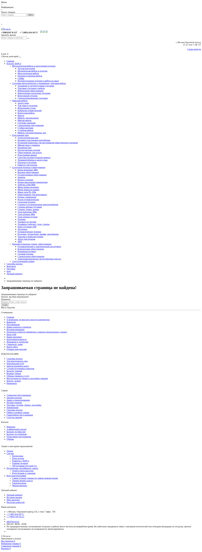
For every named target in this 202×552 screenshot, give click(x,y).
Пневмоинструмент (27, 251)
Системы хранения (26, 123)
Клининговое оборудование (31, 249)
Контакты (11, 266)
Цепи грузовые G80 (27, 227)
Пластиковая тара (20, 135)
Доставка (11, 269)
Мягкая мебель (24, 120)
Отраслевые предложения (19, 437)
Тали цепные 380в (26, 214)
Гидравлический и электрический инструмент (39, 246)
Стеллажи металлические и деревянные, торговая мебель (39, 83)
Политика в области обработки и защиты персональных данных (37, 332)
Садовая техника (25, 254)
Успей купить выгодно (23, 471)
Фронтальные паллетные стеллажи (34, 93)
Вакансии (11, 322)
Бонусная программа (16, 476)
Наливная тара (24, 147)
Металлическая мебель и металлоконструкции (34, 66)
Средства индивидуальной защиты (34, 157)
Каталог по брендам (16, 432)
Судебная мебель (25, 130)
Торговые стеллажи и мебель (31, 88)
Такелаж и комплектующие (30, 236)
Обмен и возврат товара (18, 412)
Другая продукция (26, 68)
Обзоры (10, 439)
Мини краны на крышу (28, 189)
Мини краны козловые (28, 187)
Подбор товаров (14, 402)
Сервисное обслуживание (19, 395)
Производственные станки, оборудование (31, 244)
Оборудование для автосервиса (32, 194)
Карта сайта (12, 347)
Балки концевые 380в (28, 170)
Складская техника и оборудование (28, 167)
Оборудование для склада (30, 152)
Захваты (21, 177)
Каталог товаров (14, 371)
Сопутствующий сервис (23, 261)
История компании (15, 329)
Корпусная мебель (26, 113)
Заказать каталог (14, 397)
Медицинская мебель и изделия (32, 71)
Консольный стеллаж (28, 96)
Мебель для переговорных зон (32, 133)
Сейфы (21, 78)
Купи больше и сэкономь (23, 473)
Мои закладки (13, 500)
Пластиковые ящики (27, 155)
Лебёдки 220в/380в (26, 185)
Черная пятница (19, 485)
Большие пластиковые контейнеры (34, 140)
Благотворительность (17, 339)
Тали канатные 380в (27, 212)
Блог (9, 271)
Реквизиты (12, 383)
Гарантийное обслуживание (20, 415)
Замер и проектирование (18, 400)
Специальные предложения (31, 125)
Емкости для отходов (27, 165)
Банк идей (11, 334)
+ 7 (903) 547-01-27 (15, 516)
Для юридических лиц (17, 361)
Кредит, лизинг (14, 381)
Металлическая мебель (28, 73)
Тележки (22, 219)
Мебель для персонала (28, 118)
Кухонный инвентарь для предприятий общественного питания (48, 143)
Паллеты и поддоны (27, 162)
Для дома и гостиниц (28, 105)
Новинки (11, 427)
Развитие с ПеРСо (20, 461)
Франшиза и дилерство (17, 342)
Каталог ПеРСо (14, 63)
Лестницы (22, 229)
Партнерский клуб (15, 363)
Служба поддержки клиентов (20, 368)
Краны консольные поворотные (33, 182)
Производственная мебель (30, 76)
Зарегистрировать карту (18, 366)
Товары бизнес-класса (22, 480)
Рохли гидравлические (28, 199)
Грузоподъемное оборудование (32, 175)
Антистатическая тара (28, 138)
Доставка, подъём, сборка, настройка (24, 405)
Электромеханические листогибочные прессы (39, 259)
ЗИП (20, 241)
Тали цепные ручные (28, 217)
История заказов (14, 497)
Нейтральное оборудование (30, 91)
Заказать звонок (8, 35)
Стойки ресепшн (25, 128)
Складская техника (26, 202)
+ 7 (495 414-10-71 (15, 514)
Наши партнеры (14, 337)
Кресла (21, 115)
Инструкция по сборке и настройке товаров (27, 378)
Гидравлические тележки (29, 232)
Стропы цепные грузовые (30, 207)
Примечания (12, 407)
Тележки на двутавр (27, 222)
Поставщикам (13, 324)
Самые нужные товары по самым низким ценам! (35, 478)
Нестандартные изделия (29, 150)
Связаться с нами (15, 344)
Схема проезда (194, 49)
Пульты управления (27, 197)
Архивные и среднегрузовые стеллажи (36, 86)
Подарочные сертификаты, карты (22, 468)
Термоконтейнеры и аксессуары (33, 160)
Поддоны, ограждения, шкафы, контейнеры (38, 234)
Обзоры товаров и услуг (18, 376)
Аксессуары (23, 103)
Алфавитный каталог (17, 429)
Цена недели (18, 458)
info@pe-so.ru (13, 521)
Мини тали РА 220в (27, 192)
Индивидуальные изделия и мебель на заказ (38, 81)
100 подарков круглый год (24, 466)
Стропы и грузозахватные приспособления (38, 204)
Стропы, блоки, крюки (28, 209)
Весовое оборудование (28, 172)
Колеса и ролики (25, 180)
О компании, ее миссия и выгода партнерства (28, 319)
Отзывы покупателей (17, 349)
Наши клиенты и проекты (19, 327)
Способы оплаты (15, 264)
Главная (10, 61)
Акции (10, 451)
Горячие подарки (20, 463)
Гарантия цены (19, 483)
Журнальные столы (27, 108)
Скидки (10, 453)
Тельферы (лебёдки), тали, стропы (34, 224)
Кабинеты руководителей (30, 110)
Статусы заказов (14, 417)
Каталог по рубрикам (17, 434)
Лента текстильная (26, 239)
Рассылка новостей (16, 502)
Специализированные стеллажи (33, 98)
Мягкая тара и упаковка (29, 145)
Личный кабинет (15, 274)
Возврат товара (14, 373)
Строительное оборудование (31, 256)
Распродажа (17, 456)
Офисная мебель (19, 100)
